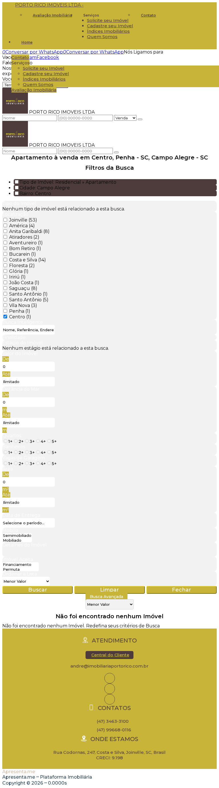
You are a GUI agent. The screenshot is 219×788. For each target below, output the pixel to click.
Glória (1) (19, 271)
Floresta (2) (22, 265)
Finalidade (14, 337)
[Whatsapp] (109, 699)
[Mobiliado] (17, 540)
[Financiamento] (20, 564)
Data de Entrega (21, 515)
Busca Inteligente (22, 322)
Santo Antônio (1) (28, 294)
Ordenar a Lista (19, 574)
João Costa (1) (24, 282)
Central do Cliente (110, 655)
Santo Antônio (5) (28, 299)
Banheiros (13, 446)
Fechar (181, 590)
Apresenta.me (18, 771)
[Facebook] (109, 688)
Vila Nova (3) (23, 305)
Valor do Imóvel (20, 353)
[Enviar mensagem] (140, 119)
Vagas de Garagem (23, 457)
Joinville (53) (23, 220)
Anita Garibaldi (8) (29, 231)
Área (7, 469)
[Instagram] (109, 678)
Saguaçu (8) (23, 288)
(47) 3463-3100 (113, 721)
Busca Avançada (106, 596)
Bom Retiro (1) (25, 248)
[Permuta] (20, 569)
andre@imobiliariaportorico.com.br (109, 666)
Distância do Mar (21, 389)
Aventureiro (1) (26, 242)
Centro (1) (20, 317)
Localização (15, 214)
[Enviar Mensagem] (116, 152)
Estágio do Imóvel (22, 342)
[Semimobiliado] (17, 535)
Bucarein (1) (22, 254)
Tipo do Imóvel (19, 203)
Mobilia (10, 530)
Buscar (37, 590)
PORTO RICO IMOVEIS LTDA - (49, 5)
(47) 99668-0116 (114, 729)
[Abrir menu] (1, 52)
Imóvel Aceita (17, 559)
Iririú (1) (17, 277)
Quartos (11, 435)
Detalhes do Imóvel (24, 545)
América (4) (22, 225)
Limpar (109, 590)
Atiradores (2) (24, 237)
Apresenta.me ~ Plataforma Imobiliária (47, 777)
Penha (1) (19, 311)
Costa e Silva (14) (27, 260)
